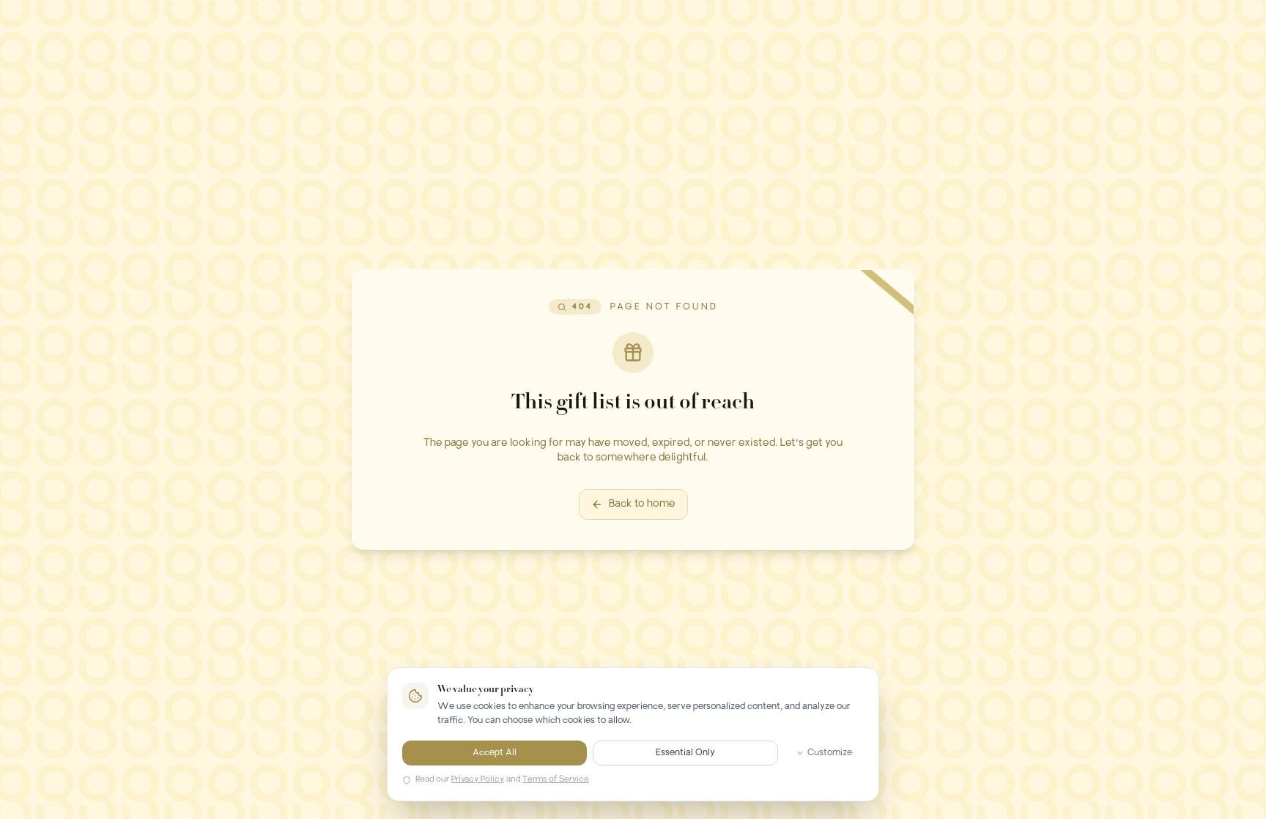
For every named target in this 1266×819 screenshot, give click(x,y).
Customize (829, 753)
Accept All (495, 753)
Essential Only (685, 753)
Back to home (642, 504)
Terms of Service (555, 780)
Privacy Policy (477, 780)
